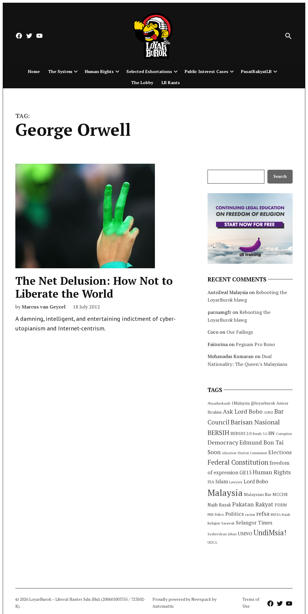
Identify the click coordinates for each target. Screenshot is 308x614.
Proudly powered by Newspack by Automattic (184, 602)
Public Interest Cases (206, 71)
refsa (263, 514)
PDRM (281, 505)
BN (271, 433)
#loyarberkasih (219, 403)
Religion (214, 523)
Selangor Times (254, 522)
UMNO (245, 533)
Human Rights (99, 71)
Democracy (223, 442)
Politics (234, 513)
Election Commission (252, 453)
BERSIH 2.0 (240, 433)
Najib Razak (219, 505)
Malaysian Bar (257, 494)
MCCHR (280, 494)
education (229, 453)
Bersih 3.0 (260, 434)
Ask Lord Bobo (243, 411)
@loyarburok (263, 403)
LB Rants (171, 82)
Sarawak (228, 523)
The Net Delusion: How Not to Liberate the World (94, 287)
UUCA (212, 542)
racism (250, 514)
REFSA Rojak (280, 514)
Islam (221, 481)
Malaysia (225, 492)
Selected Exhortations (149, 71)
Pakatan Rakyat (252, 504)
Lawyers (235, 482)
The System (60, 71)
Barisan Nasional (255, 422)
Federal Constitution (238, 462)
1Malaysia (241, 403)
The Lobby (142, 82)
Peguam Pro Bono (255, 344)
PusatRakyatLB (256, 71)
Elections (280, 452)
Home (34, 71)
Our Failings (239, 332)
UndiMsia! (270, 532)
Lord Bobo (256, 481)
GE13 (245, 472)
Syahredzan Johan (222, 534)
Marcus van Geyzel (44, 306)
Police (219, 514)
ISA (211, 482)
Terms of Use (250, 602)
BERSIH (218, 432)
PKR (211, 514)
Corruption (284, 434)
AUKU (268, 412)
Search (280, 176)
